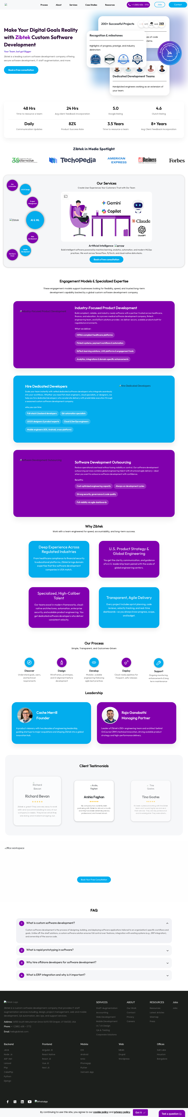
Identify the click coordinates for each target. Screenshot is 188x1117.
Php (6, 1067)
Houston (161, 1054)
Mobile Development (107, 1021)
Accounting (102, 1012)
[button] (170, 1113)
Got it (138, 1112)
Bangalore (162, 1058)
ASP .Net (8, 1058)
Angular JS (47, 1050)
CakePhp (8, 1072)
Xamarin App (87, 1072)
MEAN (121, 1050)
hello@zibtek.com (19, 1031)
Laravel (7, 1063)
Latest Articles (157, 1012)
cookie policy (100, 1112)
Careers (131, 1021)
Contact (178, 4)
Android (84, 1054)
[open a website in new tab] (7, 1101)
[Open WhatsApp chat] (41, 1101)
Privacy (130, 1016)
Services (73, 5)
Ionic (82, 1058)
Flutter (83, 1067)
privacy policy (122, 1112)
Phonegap (85, 1063)
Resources (110, 5)
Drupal (122, 1054)
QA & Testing (103, 1030)
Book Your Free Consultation (94, 879)
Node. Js (8, 1054)
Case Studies (91, 5)
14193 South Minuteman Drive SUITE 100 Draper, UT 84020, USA (44, 1021)
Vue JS (45, 1063)
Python (7, 1076)
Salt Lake (161, 1050)
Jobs (160, 4)
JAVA (6, 1050)
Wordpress (124, 1058)
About (58, 5)
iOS (82, 1050)
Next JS (45, 1067)
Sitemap (154, 1016)
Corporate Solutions (106, 1034)
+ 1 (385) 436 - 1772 (140, 4)
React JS (46, 1058)
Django (7, 1080)
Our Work (131, 1008)
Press (152, 1021)
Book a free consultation (21, 69)
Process (44, 5)
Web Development (106, 1016)
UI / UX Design (103, 1025)
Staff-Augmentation (107, 1008)
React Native (48, 1054)
